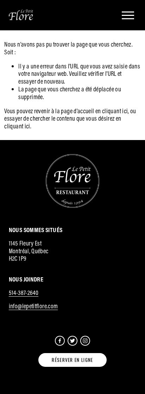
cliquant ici (115, 111)
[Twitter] (72, 341)
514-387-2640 (23, 293)
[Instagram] (85, 341)
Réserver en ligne (72, 359)
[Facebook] (60, 341)
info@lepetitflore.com (33, 306)
